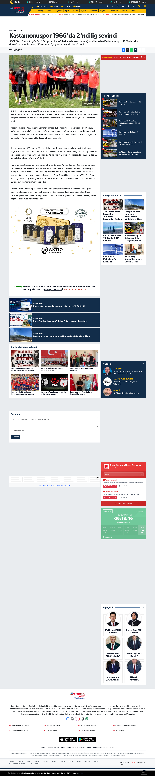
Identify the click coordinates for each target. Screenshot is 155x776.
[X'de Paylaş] (127, 50)
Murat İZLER (118, 390)
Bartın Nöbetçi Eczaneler (20, 725)
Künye (78, 6)
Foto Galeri (42, 6)
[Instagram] (75, 719)
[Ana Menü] (144, 6)
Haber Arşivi (120, 730)
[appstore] (68, 739)
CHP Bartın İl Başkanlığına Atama (126, 393)
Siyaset (59, 11)
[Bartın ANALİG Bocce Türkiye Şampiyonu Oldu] (54, 358)
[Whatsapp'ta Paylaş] (131, 50)
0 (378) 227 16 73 (111, 497)
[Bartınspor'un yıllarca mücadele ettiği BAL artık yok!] (54, 382)
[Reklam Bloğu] (54, 230)
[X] (72, 719)
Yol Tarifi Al (124, 486)
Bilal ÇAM (117, 369)
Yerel (133, 11)
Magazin (87, 761)
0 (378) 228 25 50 (111, 486)
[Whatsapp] (87, 719)
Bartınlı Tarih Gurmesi (123, 379)
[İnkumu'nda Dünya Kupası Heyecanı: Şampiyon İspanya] (25, 382)
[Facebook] (68, 719)
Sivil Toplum (113, 11)
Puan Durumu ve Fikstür (20, 730)
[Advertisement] (54, 270)
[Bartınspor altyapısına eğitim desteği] (84, 358)
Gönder (16, 437)
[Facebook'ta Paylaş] (123, 50)
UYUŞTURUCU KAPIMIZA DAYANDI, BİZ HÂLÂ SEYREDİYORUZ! (128, 373)
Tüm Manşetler (51, 730)
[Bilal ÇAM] (107, 371)
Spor (67, 11)
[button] (141, 57)
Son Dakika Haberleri (88, 730)
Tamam (144, 773)
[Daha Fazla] (135, 50)
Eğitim (83, 11)
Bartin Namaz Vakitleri (88, 725)
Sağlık (102, 11)
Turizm (124, 11)
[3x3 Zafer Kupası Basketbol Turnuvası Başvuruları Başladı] (25, 358)
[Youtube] (79, 719)
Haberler (12, 30)
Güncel (49, 11)
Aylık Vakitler (109, 537)
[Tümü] (143, 364)
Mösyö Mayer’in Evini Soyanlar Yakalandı (125, 383)
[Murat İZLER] (107, 392)
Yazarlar (67, 6)
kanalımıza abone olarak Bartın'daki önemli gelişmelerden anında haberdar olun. (59, 286)
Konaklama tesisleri (19, 763)
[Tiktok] (83, 719)
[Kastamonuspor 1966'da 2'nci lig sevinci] (54, 81)
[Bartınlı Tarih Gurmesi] (107, 381)
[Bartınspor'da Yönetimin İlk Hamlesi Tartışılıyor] (84, 382)
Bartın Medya (34, 763)
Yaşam (75, 11)
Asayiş (40, 11)
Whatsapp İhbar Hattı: (42, 290)
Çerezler (81, 773)
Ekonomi (93, 11)
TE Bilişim (133, 762)
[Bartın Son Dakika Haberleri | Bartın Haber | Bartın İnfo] (17, 10)
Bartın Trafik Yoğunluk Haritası (125, 725)
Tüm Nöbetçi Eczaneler (124, 503)
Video (55, 6)
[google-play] (87, 739)
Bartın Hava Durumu (53, 725)
